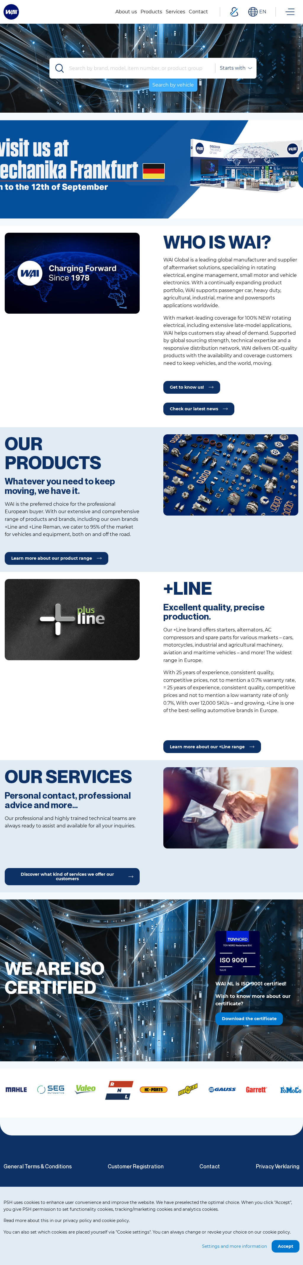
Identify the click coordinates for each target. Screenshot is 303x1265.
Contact (209, 1166)
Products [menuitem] (151, 12)
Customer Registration (136, 1166)
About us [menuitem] (126, 12)
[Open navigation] (290, 11)
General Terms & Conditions (38, 1166)
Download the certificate (249, 1018)
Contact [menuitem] (198, 12)
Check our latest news (194, 408)
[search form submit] (59, 68)
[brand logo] (24, 1089)
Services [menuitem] (175, 12)
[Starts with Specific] (235, 68)
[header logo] (11, 11)
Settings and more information (234, 1246)
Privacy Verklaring (277, 1166)
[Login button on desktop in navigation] (234, 11)
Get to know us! (187, 387)
